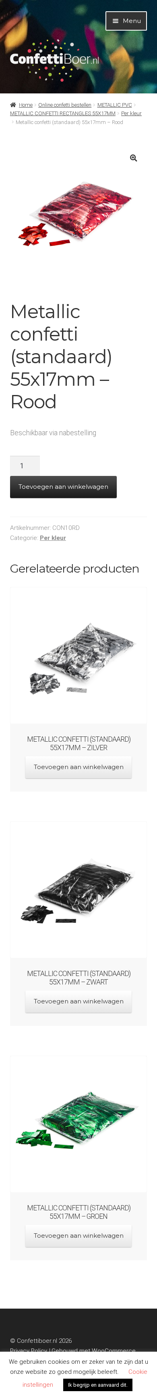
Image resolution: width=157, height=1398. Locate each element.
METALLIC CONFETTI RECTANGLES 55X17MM (63, 113)
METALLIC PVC (114, 105)
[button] (134, 158)
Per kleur (131, 113)
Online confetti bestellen (64, 105)
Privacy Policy (28, 1351)
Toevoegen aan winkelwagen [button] (79, 767)
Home (26, 105)
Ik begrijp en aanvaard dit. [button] (98, 1385)
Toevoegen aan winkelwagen (63, 486)
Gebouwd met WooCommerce (94, 1351)
